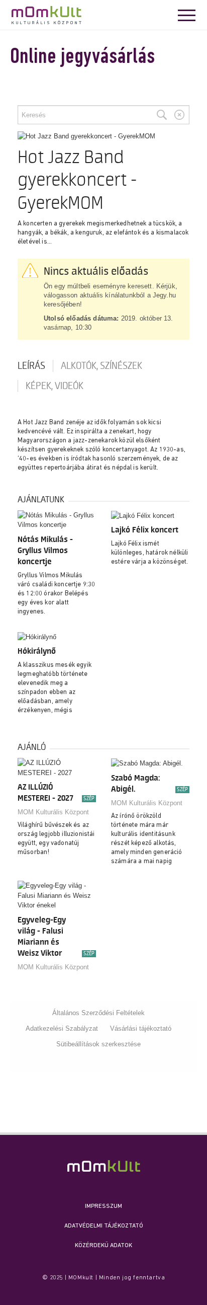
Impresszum (103, 1206)
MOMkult (46, 15)
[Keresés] (162, 115)
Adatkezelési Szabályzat (62, 1028)
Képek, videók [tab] (54, 386)
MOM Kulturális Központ (53, 812)
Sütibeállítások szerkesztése (98, 1044)
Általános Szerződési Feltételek (98, 1013)
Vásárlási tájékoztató (140, 1028)
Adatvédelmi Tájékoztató (103, 1226)
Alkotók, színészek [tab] (101, 365)
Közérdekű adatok (103, 1246)
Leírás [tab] (31, 365)
